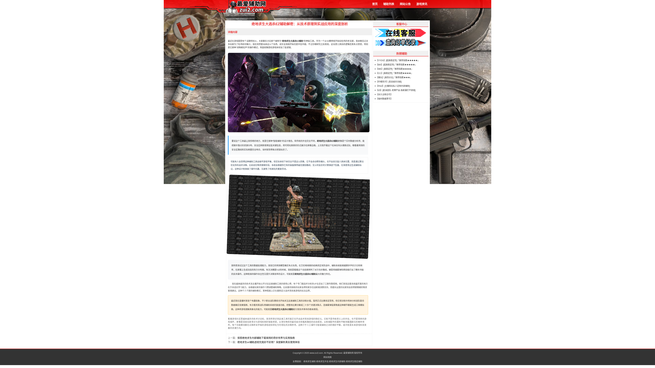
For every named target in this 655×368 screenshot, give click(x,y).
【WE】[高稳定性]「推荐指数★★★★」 (394, 68)
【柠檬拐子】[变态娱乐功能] (389, 81)
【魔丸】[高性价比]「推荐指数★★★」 (394, 77)
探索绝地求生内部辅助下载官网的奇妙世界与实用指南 (266, 337)
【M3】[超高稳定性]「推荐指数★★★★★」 (396, 64)
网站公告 (405, 4)
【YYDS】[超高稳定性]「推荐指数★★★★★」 (398, 60)
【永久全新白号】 (384, 94)
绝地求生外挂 (322, 361)
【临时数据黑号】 (384, 98)
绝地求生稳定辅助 (354, 361)
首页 (375, 4)
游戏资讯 (421, 4)
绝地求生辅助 (309, 361)
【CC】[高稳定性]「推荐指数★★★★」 (394, 73)
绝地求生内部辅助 (337, 361)
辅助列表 (388, 4)
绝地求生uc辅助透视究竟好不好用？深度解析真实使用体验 (268, 342)
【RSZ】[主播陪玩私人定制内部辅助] (393, 85)
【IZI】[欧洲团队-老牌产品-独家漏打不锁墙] (396, 90)
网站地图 (327, 357)
